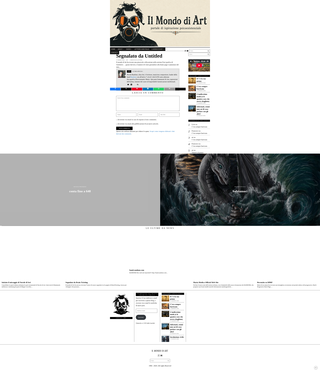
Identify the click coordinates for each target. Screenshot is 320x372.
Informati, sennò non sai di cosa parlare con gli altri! (203, 110)
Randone (133, 77)
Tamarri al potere (197, 152)
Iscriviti (141, 317)
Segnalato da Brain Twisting (77, 282)
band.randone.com (136, 270)
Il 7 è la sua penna (201, 80)
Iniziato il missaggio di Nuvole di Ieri (16, 282)
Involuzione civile (177, 337)
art (193, 137)
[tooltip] (185, 51)
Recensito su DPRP (264, 282)
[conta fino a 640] (80, 190)
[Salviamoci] (240, 190)
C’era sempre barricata (202, 87)
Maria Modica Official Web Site (205, 282)
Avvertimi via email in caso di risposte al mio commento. (137, 119)
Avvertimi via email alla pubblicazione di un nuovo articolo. (138, 124)
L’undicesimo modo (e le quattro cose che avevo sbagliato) (203, 97)
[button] (208, 51)
